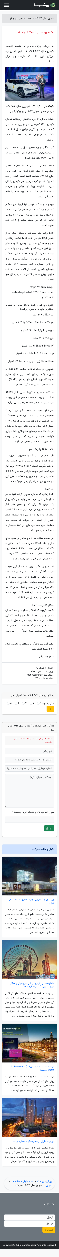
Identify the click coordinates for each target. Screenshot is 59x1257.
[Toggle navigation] (6, 5)
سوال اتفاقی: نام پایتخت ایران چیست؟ (33, 812)
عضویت (49, 1230)
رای (50, 709)
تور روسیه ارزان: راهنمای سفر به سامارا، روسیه (33, 1141)
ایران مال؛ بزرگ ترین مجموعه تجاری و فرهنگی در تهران (31, 901)
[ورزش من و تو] (45, 5)
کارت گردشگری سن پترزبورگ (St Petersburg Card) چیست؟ (32, 1068)
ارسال (49, 828)
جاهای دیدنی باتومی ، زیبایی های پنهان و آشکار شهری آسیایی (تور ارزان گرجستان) (32, 985)
